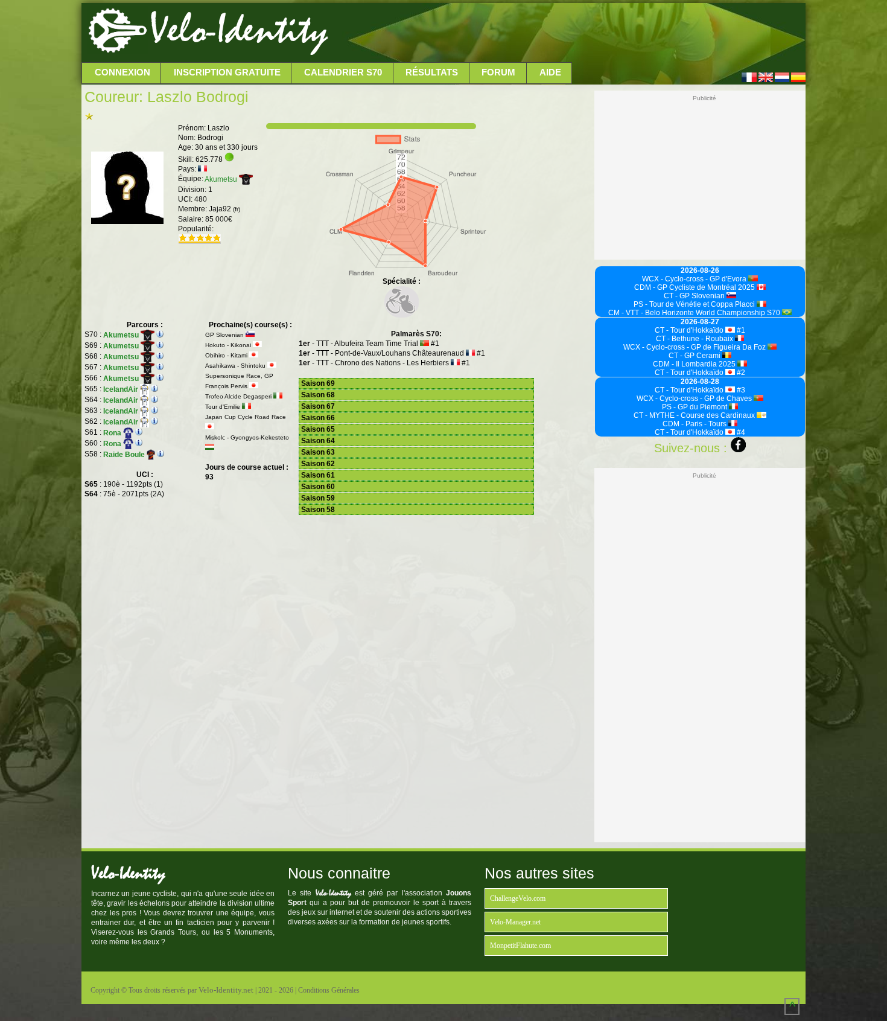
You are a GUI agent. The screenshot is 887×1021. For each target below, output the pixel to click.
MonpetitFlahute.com (520, 945)
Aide (550, 72)
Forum (498, 72)
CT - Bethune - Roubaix (695, 338)
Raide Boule (125, 454)
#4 (740, 432)
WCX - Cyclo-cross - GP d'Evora (695, 279)
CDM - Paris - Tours (695, 424)
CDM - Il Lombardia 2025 (695, 364)
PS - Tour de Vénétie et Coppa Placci (695, 304)
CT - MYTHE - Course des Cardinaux (695, 415)
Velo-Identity (239, 30)
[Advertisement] (565, 33)
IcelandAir (121, 389)
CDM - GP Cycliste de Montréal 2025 (695, 287)
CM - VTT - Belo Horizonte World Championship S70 (695, 313)
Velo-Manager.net (515, 922)
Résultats (431, 72)
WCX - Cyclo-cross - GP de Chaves (695, 398)
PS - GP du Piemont (695, 407)
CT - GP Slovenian (695, 296)
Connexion (122, 72)
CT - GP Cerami (695, 355)
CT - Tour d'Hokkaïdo (690, 330)
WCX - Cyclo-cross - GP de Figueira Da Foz (695, 347)
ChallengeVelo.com (517, 898)
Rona (113, 433)
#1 (740, 330)
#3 (740, 390)
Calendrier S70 (343, 72)
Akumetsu (222, 179)
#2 (740, 372)
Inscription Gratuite (227, 72)
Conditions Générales (329, 990)
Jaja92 (224, 209)
